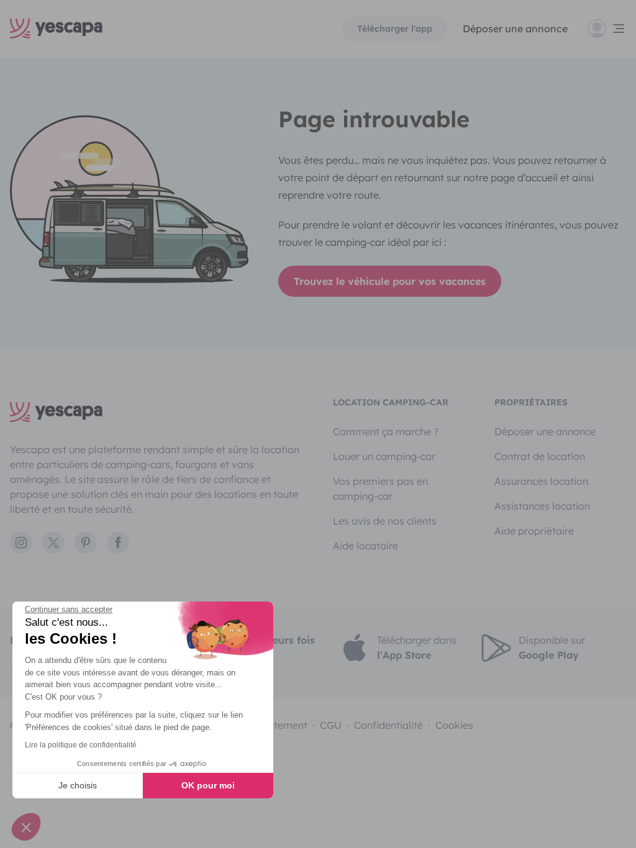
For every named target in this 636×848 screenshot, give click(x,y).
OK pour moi (208, 785)
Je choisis (77, 785)
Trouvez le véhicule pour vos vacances (390, 281)
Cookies (454, 725)
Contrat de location (539, 456)
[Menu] (607, 28)
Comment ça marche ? (385, 431)
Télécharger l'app (394, 28)
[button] (26, 827)
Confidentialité (388, 725)
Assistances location (542, 506)
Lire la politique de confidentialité (81, 745)
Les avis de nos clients (385, 521)
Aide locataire (365, 545)
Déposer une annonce (515, 28)
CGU (331, 725)
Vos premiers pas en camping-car (380, 488)
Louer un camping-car (384, 456)
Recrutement (277, 725)
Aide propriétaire (534, 531)
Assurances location (541, 481)
